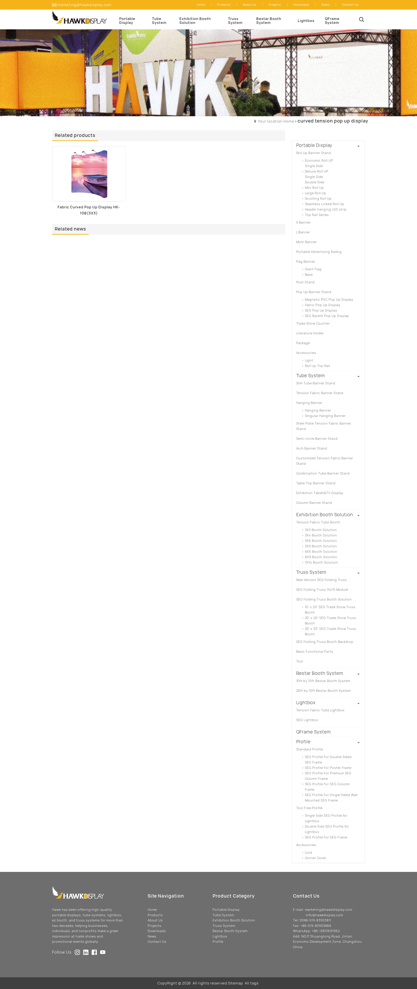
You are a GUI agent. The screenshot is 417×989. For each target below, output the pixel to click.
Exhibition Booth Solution (234, 920)
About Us (155, 920)
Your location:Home (276, 121)
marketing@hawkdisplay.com (84, 4)
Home (152, 910)
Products (155, 915)
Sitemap (235, 983)
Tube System (223, 915)
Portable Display (226, 910)
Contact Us (157, 941)
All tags (252, 983)
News (152, 936)
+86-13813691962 (326, 931)
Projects (155, 926)
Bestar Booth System (230, 931)
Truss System (224, 926)
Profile (218, 941)
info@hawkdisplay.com (324, 915)
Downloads (157, 931)
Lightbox (220, 936)
